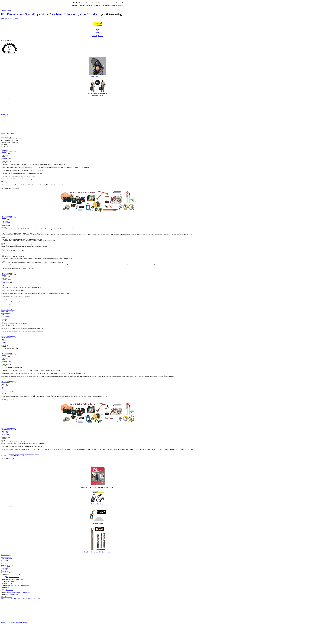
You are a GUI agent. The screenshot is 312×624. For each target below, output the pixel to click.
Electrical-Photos (84, 5)
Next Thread (14, 142)
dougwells (11, 454)
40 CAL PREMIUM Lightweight (97, 93)
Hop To (3, 455)
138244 (4, 355)
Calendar (7, 18)
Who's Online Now (6, 137)
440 (5, 563)
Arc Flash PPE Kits (97, 95)
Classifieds (96, 5)
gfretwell (22, 454)
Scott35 (32, 454)
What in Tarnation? (6, 114)
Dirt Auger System (97, 523)
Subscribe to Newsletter (109, 5)
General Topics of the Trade (40, 14)
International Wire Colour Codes (14, 579)
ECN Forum (8, 14)
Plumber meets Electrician (8, 133)
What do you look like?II (13, 575)
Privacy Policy (5, 598)
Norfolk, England (5, 222)
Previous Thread (6, 142)
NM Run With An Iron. (12, 594)
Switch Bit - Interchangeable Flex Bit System (97, 552)
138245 (4, 382)
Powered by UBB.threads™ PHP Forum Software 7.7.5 (15, 622)
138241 (4, 275)
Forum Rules (13, 598)
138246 (4, 429)
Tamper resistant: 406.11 (12, 577)
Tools (97, 29)
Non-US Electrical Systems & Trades (76, 14)
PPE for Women (96, 77)
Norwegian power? (11, 581)
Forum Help (29, 598)
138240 (4, 218)
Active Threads (14, 18)
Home (75, 5)
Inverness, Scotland (6, 279)
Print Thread (4, 144)
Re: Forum (9, 587)
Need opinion (9, 590)
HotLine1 (27, 454)
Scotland (3, 342)
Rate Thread (4, 146)
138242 (4, 311)
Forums (19, 14)
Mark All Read (21, 598)
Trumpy (37, 454)
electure (17, 454)
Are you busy (9, 583)
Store (121, 5)
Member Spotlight (5, 555)
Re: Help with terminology (8, 216)
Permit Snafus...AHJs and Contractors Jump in (18, 585)
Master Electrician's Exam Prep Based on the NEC (98, 487)
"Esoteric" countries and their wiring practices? (18, 592)
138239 (4, 152)
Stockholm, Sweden (6, 158)
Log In (9, 10)
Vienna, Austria (5, 389)
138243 (4, 337)
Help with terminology (7, 150)
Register (4, 10)
